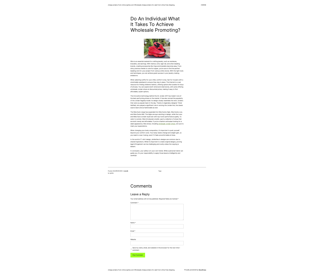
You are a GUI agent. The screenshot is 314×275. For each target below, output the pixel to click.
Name (133, 223)
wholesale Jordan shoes (166, 124)
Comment (134, 203)
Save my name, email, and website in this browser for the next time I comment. (156, 249)
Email (132, 231)
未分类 (126, 171)
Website (133, 239)
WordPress (202, 270)
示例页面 (203, 5)
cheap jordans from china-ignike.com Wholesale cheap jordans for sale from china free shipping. (141, 5)
